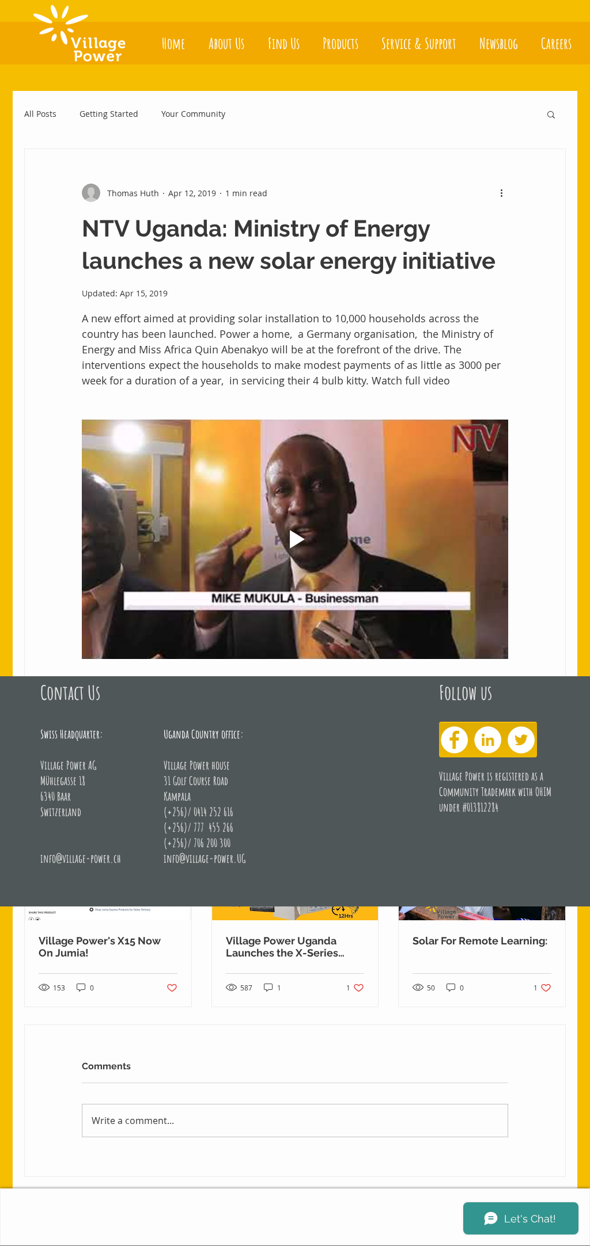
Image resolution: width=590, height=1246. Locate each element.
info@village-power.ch (80, 858)
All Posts (40, 113)
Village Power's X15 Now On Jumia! (100, 947)
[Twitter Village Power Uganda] (521, 739)
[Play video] (295, 539)
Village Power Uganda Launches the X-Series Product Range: (282, 947)
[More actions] (501, 193)
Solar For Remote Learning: (480, 941)
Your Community (193, 113)
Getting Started (109, 113)
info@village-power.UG (204, 858)
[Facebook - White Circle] (454, 739)
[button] (551, 114)
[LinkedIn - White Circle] (487, 739)
